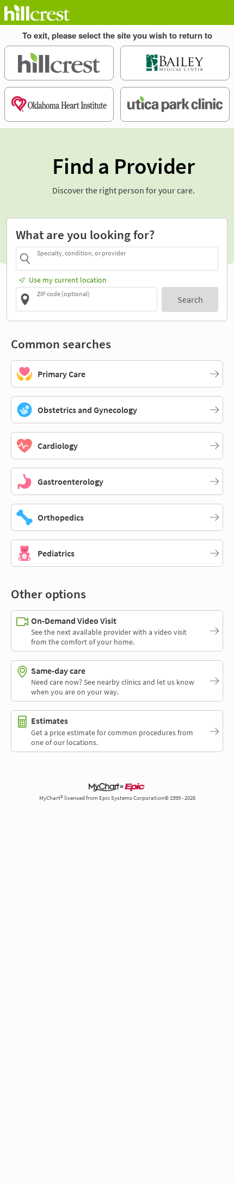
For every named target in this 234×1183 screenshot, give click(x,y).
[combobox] (126, 258)
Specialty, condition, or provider (81, 253)
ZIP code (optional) (63, 293)
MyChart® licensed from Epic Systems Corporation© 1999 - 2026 (117, 798)
